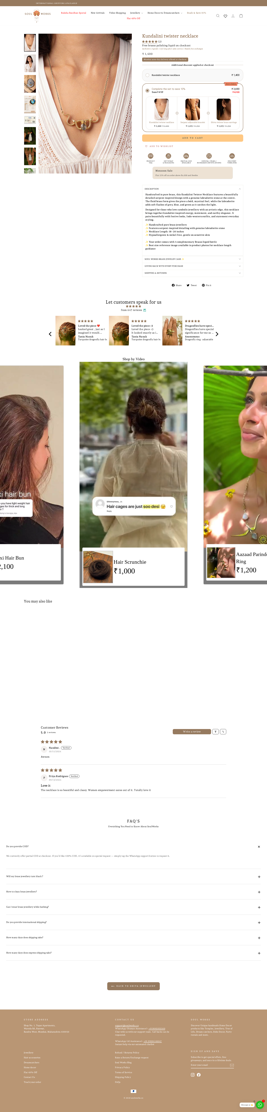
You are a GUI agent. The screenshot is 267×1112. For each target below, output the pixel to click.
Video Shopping (117, 13)
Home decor (30, 1067)
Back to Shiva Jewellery (136, 986)
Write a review (192, 731)
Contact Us (29, 1077)
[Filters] (215, 731)
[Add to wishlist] (72, 615)
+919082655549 (156, 1028)
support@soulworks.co (127, 1025)
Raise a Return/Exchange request (131, 1057)
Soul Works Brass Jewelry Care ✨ (164, 259)
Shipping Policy (123, 1077)
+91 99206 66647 (153, 1041)
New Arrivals (98, 13)
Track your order (32, 1082)
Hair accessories (32, 1057)
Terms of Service (123, 1072)
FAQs (118, 1082)
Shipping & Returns (156, 273)
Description (152, 189)
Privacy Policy (122, 1067)
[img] (133, 306)
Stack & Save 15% (196, 13)
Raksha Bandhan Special (73, 13)
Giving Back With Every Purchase (164, 266)
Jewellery (135, 13)
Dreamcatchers (31, 1062)
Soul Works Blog (123, 1062)
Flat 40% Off (133, 18)
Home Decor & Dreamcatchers (164, 13)
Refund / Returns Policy (127, 1052)
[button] (149, 42)
